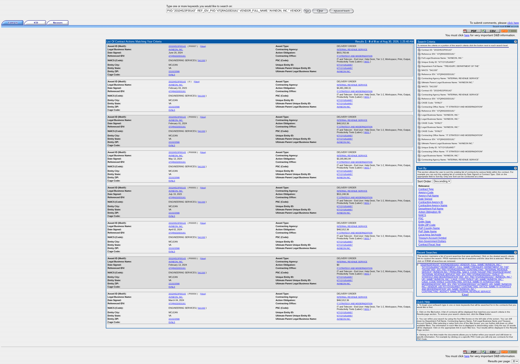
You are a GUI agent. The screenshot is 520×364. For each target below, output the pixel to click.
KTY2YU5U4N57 (345, 65)
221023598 (174, 71)
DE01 (366, 62)
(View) (203, 46)
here (466, 35)
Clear (465, 294)
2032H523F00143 (177, 46)
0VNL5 (172, 75)
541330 (201, 60)
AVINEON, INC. (176, 49)
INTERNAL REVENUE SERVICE (352, 49)
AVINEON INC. (344, 71)
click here (513, 22)
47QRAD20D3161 (177, 56)
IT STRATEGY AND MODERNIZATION (354, 56)
